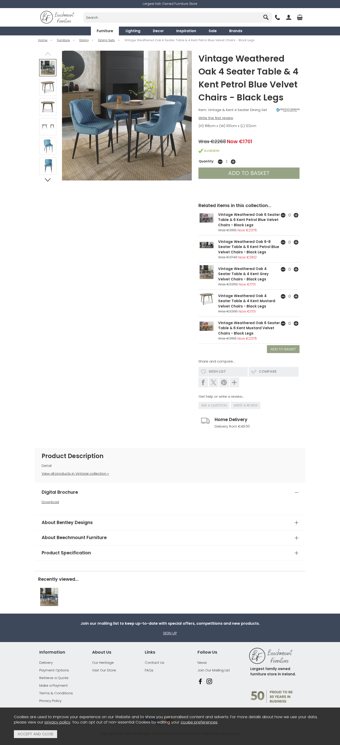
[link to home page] (57, 17)
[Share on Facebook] (203, 382)
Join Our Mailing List (214, 670)
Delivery (46, 662)
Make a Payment (53, 685)
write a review (246, 405)
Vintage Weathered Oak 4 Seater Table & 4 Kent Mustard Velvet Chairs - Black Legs (246, 301)
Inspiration (186, 30)
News (202, 662)
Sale (213, 30)
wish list (217, 371)
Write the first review (215, 117)
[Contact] (277, 17)
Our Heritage (103, 662)
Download (50, 502)
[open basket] (300, 17)
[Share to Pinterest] (224, 382)
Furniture (105, 30)
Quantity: (206, 161)
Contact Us (154, 662)
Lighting (133, 30)
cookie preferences (199, 722)
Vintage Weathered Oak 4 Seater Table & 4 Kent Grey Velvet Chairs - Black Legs (243, 274)
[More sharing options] (234, 382)
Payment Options (54, 670)
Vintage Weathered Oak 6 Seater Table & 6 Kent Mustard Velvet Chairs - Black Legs (249, 328)
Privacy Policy (50, 700)
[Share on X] (213, 382)
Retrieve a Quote (53, 677)
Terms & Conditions (56, 693)
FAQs (149, 670)
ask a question (214, 405)
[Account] (288, 17)
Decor (158, 30)
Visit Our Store (104, 670)
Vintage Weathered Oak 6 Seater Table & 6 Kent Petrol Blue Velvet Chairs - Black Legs (249, 219)
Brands (235, 30)
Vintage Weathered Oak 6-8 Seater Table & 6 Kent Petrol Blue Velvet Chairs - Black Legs (248, 247)
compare (268, 371)
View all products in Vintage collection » (75, 473)
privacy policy (57, 722)
